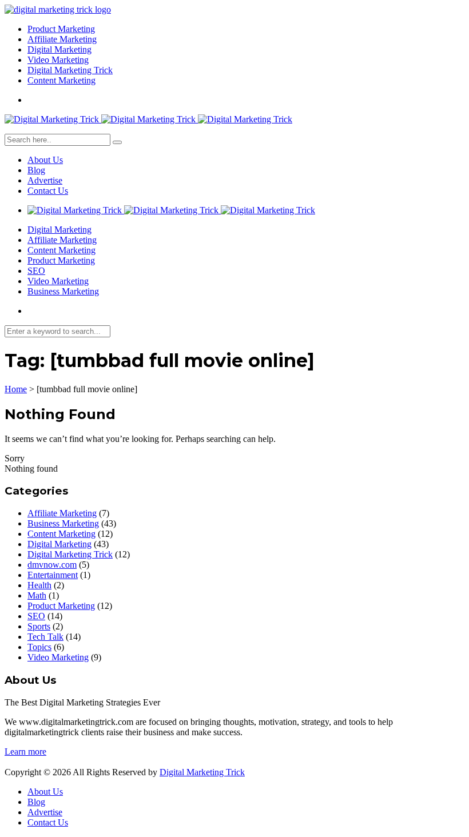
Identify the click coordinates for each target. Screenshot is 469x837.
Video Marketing (58, 60)
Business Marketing (63, 291)
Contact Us (47, 191)
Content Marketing (61, 80)
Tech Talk (45, 636)
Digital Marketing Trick (70, 70)
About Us (45, 160)
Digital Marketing (59, 49)
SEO (36, 271)
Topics (39, 647)
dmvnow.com (52, 564)
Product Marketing (61, 29)
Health (39, 585)
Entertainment (52, 575)
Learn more (25, 751)
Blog (36, 170)
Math (36, 595)
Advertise (44, 180)
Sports (38, 626)
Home (16, 389)
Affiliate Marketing (62, 39)
